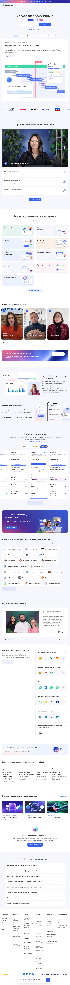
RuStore (30, 417)
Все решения (8, 588)
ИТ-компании (16, 916)
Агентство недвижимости (16, 945)
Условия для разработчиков (39, 964)
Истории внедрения (40, 916)
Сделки (22, 35)
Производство (16, 934)
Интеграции (38, 923)
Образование (16, 928)
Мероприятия (39, 925)
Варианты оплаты (50, 919)
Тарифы (26, 938)
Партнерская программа (27, 945)
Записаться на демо (34, 29)
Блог (37, 919)
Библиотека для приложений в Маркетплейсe (39, 960)
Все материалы (64, 796)
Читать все (65, 603)
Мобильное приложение (38, 937)
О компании (49, 916)
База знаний (46, 35)
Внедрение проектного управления (27, 933)
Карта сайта (65, 978)
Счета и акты (5, 924)
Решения (15, 914)
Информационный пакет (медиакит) (28, 952)
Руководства (38, 921)
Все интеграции (8, 662)
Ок (48, 980)
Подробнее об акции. (35, 441)
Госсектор (15, 942)
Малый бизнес (16, 939)
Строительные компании (16, 920)
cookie (28, 979)
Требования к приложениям (39, 967)
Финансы (29, 35)
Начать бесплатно (45, 25)
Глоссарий (38, 930)
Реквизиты (49, 923)
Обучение (26, 927)
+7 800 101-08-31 (61, 919)
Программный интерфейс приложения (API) (39, 941)
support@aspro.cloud (62, 925)
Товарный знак (50, 943)
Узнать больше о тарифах (35, 503)
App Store (8, 417)
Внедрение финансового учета (28, 922)
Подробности (9, 56)
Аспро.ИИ (53, 35)
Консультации (27, 925)
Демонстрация (27, 929)
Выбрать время (11, 527)
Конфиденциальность (51, 934)
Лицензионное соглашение (50, 937)
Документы (37, 35)
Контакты (49, 921)
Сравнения (38, 927)
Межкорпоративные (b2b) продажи (17, 925)
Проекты (16, 35)
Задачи (3, 929)
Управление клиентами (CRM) (6, 917)
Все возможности (34, 290)
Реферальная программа (27, 949)
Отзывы (48, 925)
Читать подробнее (47, 632)
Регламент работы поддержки (62, 928)
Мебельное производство (16, 931)
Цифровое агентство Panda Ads (52, 613)
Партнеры (49, 927)
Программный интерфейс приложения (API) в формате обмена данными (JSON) (40, 947)
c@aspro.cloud (61, 916)
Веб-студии (15, 922)
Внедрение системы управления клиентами (28, 918)
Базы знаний (5, 927)
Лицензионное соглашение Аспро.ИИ (52, 940)
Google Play (19, 417)
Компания (49, 914)
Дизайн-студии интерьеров (16, 937)
